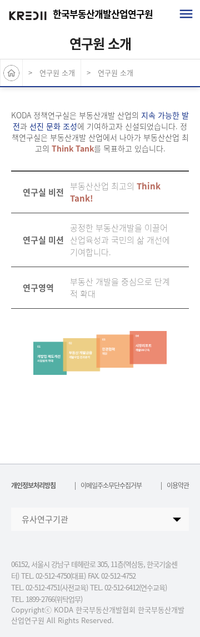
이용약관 (178, 485)
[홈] (11, 72)
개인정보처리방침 (33, 485)
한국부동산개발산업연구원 (103, 14)
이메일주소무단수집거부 (111, 485)
